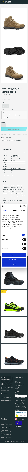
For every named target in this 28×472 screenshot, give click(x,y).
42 (3, 106)
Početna (4, 5)
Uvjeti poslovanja (18, 385)
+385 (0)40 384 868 (7, 434)
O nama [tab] (23, 210)
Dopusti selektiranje (14, 259)
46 (7, 106)
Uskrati (14, 264)
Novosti (16, 388)
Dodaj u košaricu (13, 129)
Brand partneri (18, 382)
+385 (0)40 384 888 (7, 397)
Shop (16, 381)
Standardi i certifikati (19, 384)
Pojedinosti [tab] (14, 210)
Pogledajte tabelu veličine (8, 109)
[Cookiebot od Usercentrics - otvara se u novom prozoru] (20, 206)
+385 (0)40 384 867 (7, 423)
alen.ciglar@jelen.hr (8, 424)
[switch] (24, 238)
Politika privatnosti (19, 387)
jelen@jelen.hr (7, 400)
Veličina (4, 103)
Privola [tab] (5, 210)
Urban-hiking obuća (10, 5)
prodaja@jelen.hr (8, 437)
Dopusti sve (14, 255)
